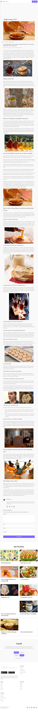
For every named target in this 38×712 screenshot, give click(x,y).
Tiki (22, 652)
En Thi (11, 499)
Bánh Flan (1, 688)
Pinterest (21, 686)
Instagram (21, 685)
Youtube (21, 688)
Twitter (21, 689)
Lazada (16, 655)
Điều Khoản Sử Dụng (23, 672)
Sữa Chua (1, 683)
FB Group (34, 1)
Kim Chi (1, 685)
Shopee (16, 652)
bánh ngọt (16, 212)
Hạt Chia (1, 689)
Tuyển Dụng (21, 669)
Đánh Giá (1, 699)
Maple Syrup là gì (10, 57)
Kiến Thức (1, 696)
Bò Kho (1, 686)
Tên (4, 524)
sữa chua (26, 174)
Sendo (22, 655)
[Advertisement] (19, 10)
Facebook (21, 683)
